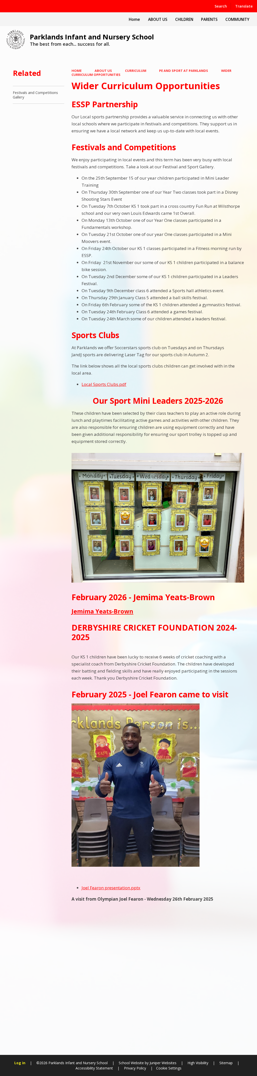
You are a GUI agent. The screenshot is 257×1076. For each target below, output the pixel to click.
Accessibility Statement (94, 1068)
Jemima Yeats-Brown (102, 611)
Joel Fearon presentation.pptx (111, 888)
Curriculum (135, 70)
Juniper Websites (162, 1062)
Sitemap (226, 1062)
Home (77, 70)
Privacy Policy (135, 1068)
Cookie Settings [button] (168, 1068)
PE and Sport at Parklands (183, 70)
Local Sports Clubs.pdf (104, 384)
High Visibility (197, 1062)
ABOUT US (103, 70)
